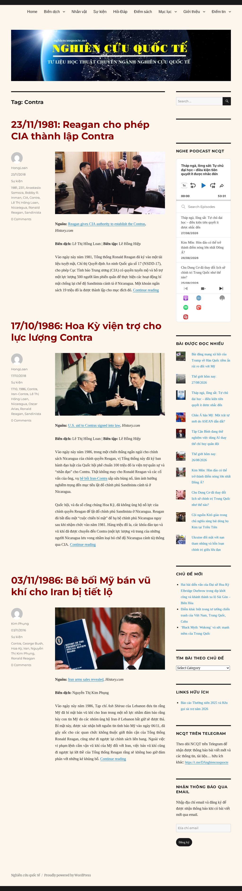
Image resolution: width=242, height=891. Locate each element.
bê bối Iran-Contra (93, 478)
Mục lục (165, 12)
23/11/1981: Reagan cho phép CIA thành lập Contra (80, 130)
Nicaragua (19, 207)
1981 (14, 187)
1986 (22, 389)
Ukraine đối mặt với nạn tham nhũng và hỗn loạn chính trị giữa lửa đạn (208, 543)
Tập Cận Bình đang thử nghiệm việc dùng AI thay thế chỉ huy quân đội (209, 438)
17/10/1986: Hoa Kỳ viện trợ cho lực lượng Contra (86, 331)
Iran (26, 648)
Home (32, 12)
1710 (14, 389)
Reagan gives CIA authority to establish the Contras (106, 224)
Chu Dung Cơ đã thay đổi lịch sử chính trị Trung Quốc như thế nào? (203, 272)
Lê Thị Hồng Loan (24, 202)
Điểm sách (143, 12)
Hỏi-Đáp (120, 12)
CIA (25, 197)
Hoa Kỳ (16, 648)
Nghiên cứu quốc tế (25, 875)
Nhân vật (79, 12)
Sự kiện (100, 12)
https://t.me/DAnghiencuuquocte (206, 762)
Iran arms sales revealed (86, 679)
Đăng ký (184, 842)
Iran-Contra (19, 394)
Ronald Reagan (23, 658)
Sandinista (33, 212)
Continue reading (146, 290)
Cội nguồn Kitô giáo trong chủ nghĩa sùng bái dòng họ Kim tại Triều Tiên (210, 521)
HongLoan (19, 168)
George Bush (33, 643)
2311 (21, 187)
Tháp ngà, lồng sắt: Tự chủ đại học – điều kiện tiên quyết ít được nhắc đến (201, 222)
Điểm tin (219, 12)
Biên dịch (52, 12)
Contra (35, 197)
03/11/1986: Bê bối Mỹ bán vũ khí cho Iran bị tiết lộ (81, 586)
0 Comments (21, 219)
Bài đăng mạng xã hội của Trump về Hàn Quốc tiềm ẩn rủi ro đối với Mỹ (211, 360)
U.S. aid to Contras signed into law (94, 425)
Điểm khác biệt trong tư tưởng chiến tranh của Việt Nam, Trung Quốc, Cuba (205, 615)
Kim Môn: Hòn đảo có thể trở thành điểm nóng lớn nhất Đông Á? (202, 247)
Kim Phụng (20, 623)
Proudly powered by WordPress (67, 875)
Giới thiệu (191, 12)
